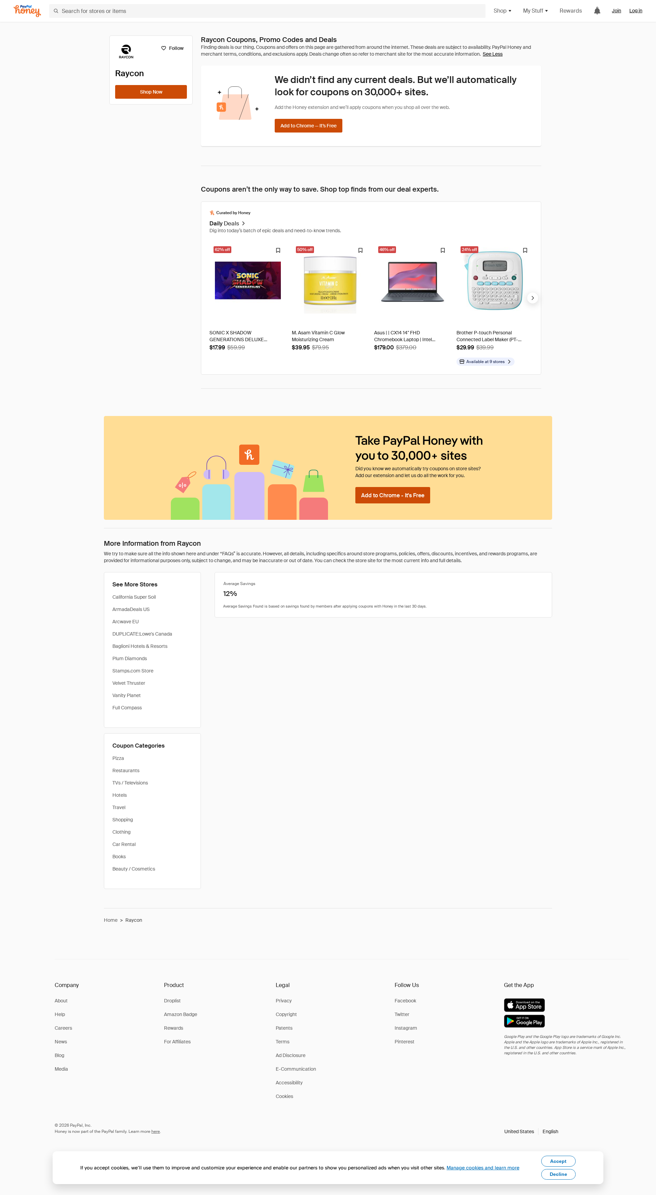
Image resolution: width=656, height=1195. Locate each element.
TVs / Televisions (130, 783)
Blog (59, 1055)
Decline (558, 1174)
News (61, 1042)
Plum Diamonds (129, 658)
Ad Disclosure (290, 1055)
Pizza (118, 758)
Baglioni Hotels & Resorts (139, 646)
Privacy (284, 1001)
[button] (531, 1131)
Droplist (172, 1001)
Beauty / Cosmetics (133, 869)
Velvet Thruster (128, 683)
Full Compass (127, 708)
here (155, 1131)
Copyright (286, 1014)
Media (61, 1069)
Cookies (284, 1096)
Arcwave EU (125, 622)
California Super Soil (134, 597)
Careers (63, 1028)
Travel (118, 807)
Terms (282, 1042)
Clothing (121, 832)
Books (119, 856)
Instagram (406, 1028)
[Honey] (27, 11)
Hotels (119, 795)
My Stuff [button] (533, 10)
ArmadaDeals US (131, 609)
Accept (558, 1161)
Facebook (405, 1001)
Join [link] (616, 11)
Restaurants (125, 770)
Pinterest (404, 1042)
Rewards (571, 10)
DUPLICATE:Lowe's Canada (142, 634)
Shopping (122, 820)
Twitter (402, 1014)
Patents (284, 1028)
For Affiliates (177, 1042)
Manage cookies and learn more (483, 1167)
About (61, 1001)
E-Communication (296, 1069)
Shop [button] (500, 10)
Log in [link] (635, 11)
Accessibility (289, 1083)
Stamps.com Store (132, 671)
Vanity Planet (126, 695)
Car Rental (124, 844)
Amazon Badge (180, 1014)
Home (111, 920)
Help (60, 1014)
